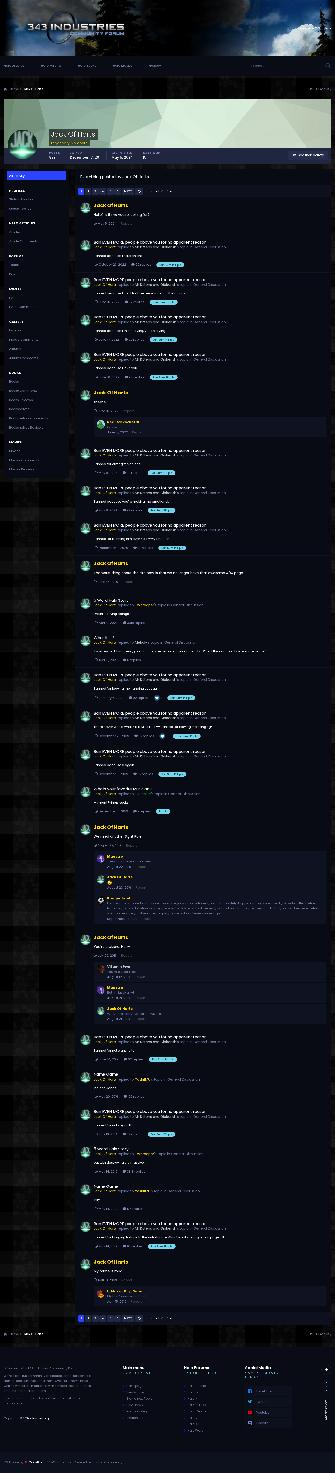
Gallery (155, 65)
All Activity (17, 175)
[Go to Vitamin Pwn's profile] (101, 969)
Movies (14, 451)
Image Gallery (137, 1411)
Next (128, 191)
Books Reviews (21, 400)
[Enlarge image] (109, 882)
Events (14, 297)
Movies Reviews (21, 469)
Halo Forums (51, 65)
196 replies (135, 1096)
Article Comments (23, 241)
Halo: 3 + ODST (198, 1405)
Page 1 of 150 (160, 191)
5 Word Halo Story (111, 600)
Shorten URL (135, 1418)
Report (126, 223)
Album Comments (23, 358)
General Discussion (209, 247)
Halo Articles (14, 65)
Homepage (134, 1386)
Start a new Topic (139, 1398)
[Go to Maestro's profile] (101, 858)
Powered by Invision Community (98, 1462)
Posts (13, 274)
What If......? (104, 637)
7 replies (144, 811)
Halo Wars (195, 1430)
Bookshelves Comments (28, 418)
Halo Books (87, 65)
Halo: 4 (193, 1398)
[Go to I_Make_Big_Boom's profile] (101, 1293)
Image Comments (23, 339)
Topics (14, 264)
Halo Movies (122, 65)
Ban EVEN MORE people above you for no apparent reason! (151, 242)
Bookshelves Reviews (26, 427)
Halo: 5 (193, 1392)
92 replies (143, 264)
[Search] (328, 65)
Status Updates (306, 66)
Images (15, 330)
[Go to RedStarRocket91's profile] (101, 424)
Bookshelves (19, 409)
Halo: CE (194, 1424)
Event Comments (22, 306)
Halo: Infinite (197, 1386)
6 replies (133, 660)
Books (14, 381)
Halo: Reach (197, 1411)
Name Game (106, 1074)
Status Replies (20, 208)
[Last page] (139, 191)
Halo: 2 (193, 1418)
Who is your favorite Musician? (123, 789)
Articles (15, 232)
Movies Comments (24, 460)
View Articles (135, 1392)
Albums (15, 348)
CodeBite (35, 1462)
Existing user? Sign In (313, 28)
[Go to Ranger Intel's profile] (101, 900)
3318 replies (136, 622)
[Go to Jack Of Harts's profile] (85, 207)
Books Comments (23, 390)
